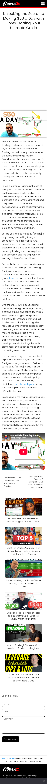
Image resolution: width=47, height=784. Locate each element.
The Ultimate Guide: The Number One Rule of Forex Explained (12, 481)
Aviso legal (32, 775)
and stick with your (24, 384)
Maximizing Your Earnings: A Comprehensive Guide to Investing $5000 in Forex (35, 482)
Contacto (6, 775)
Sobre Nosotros (19, 775)
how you (13, 278)
